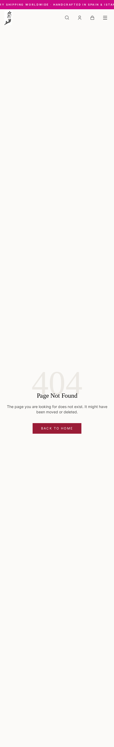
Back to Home (57, 428)
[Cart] (92, 17)
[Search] (67, 17)
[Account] (79, 17)
